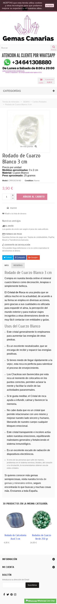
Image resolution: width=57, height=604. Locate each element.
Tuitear (8, 257)
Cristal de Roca (16, 292)
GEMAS (26, 102)
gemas (34, 475)
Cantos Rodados (40, 102)
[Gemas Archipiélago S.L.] (28, 28)
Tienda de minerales (10, 102)
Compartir (20, 257)
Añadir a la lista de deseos (15, 214)
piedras (11, 339)
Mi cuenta (8, 567)
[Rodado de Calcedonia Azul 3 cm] (15, 520)
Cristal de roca (38, 396)
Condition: (29, 181)
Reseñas (18, 265)
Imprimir (13, 208)
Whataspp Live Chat (46, 601)
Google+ (34, 257)
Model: (5, 181)
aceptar (49, 5)
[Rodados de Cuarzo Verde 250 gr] (41, 520)
